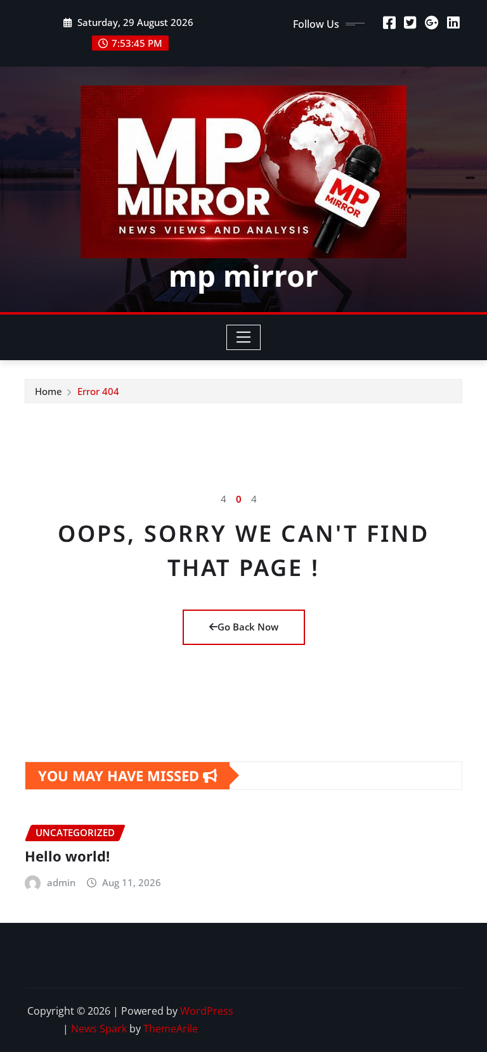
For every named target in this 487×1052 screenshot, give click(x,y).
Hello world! (67, 855)
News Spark (99, 1029)
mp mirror (243, 275)
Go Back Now (248, 626)
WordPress (206, 1011)
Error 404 (98, 391)
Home (48, 391)
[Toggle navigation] (243, 337)
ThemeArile (170, 1029)
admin (61, 882)
